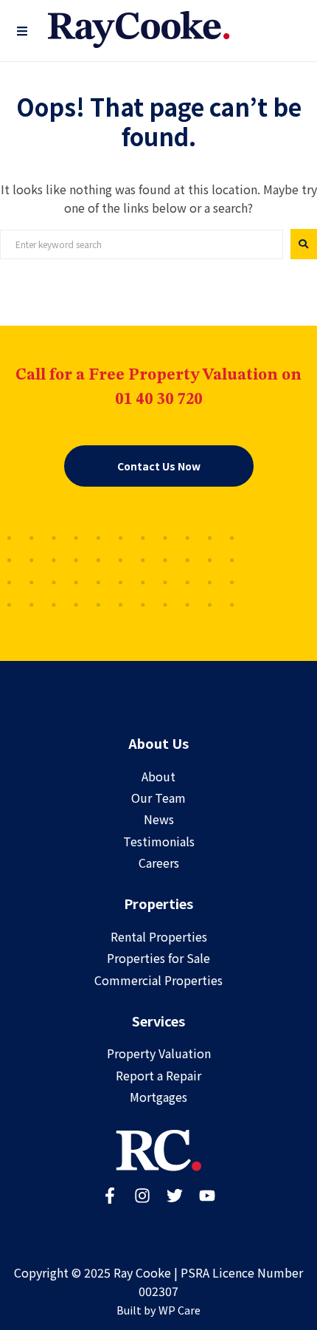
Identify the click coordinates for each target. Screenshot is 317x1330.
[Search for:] (141, 244)
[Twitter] (175, 1195)
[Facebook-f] (110, 1195)
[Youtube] (207, 1195)
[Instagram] (142, 1195)
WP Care (179, 1309)
